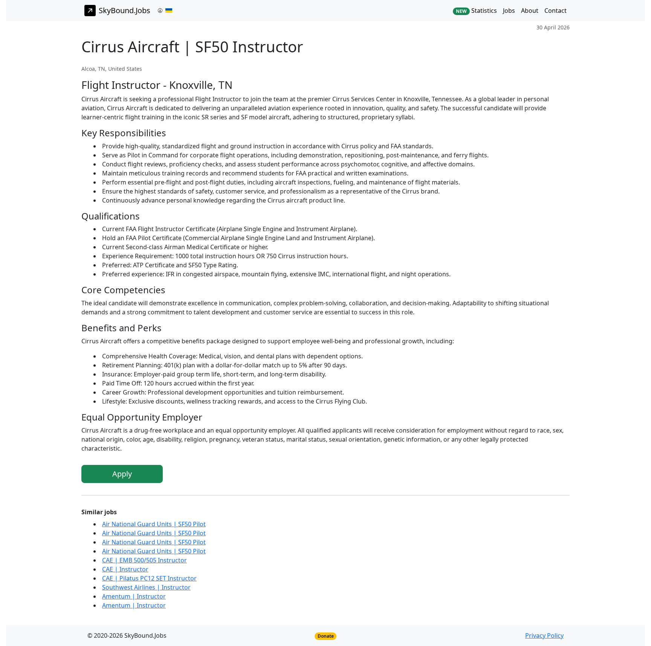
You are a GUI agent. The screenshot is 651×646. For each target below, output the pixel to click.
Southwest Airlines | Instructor (146, 587)
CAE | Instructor (125, 569)
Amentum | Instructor (134, 596)
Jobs (509, 10)
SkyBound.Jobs (124, 10)
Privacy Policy (544, 635)
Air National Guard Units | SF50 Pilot (154, 524)
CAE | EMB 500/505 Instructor (144, 560)
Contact (555, 10)
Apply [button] (122, 474)
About (529, 10)
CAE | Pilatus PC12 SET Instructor (149, 578)
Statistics (476, 10)
